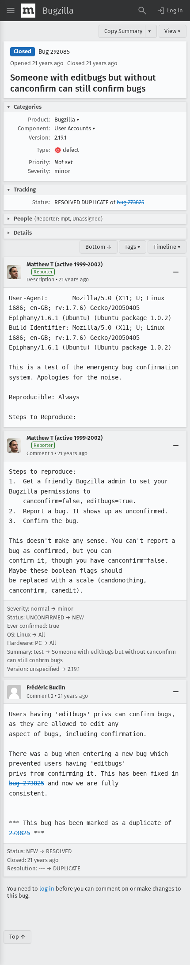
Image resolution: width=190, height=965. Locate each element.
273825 (19, 832)
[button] (169, 11)
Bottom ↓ (98, 246)
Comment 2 (40, 696)
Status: (41, 202)
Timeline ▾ (167, 246)
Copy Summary (123, 31)
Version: (39, 137)
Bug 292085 (54, 51)
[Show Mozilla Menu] (28, 11)
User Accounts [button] (74, 128)
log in (46, 888)
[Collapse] (176, 272)
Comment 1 (40, 453)
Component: (34, 128)
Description (40, 279)
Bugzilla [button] (67, 119)
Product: (39, 119)
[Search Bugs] (142, 11)
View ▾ (172, 31)
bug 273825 (130, 202)
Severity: (39, 171)
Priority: (39, 162)
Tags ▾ (133, 246)
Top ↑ (17, 936)
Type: (43, 150)
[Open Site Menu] (11, 11)
